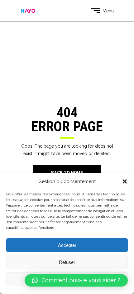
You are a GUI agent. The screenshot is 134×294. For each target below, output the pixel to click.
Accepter (67, 245)
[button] (125, 181)
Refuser (67, 262)
